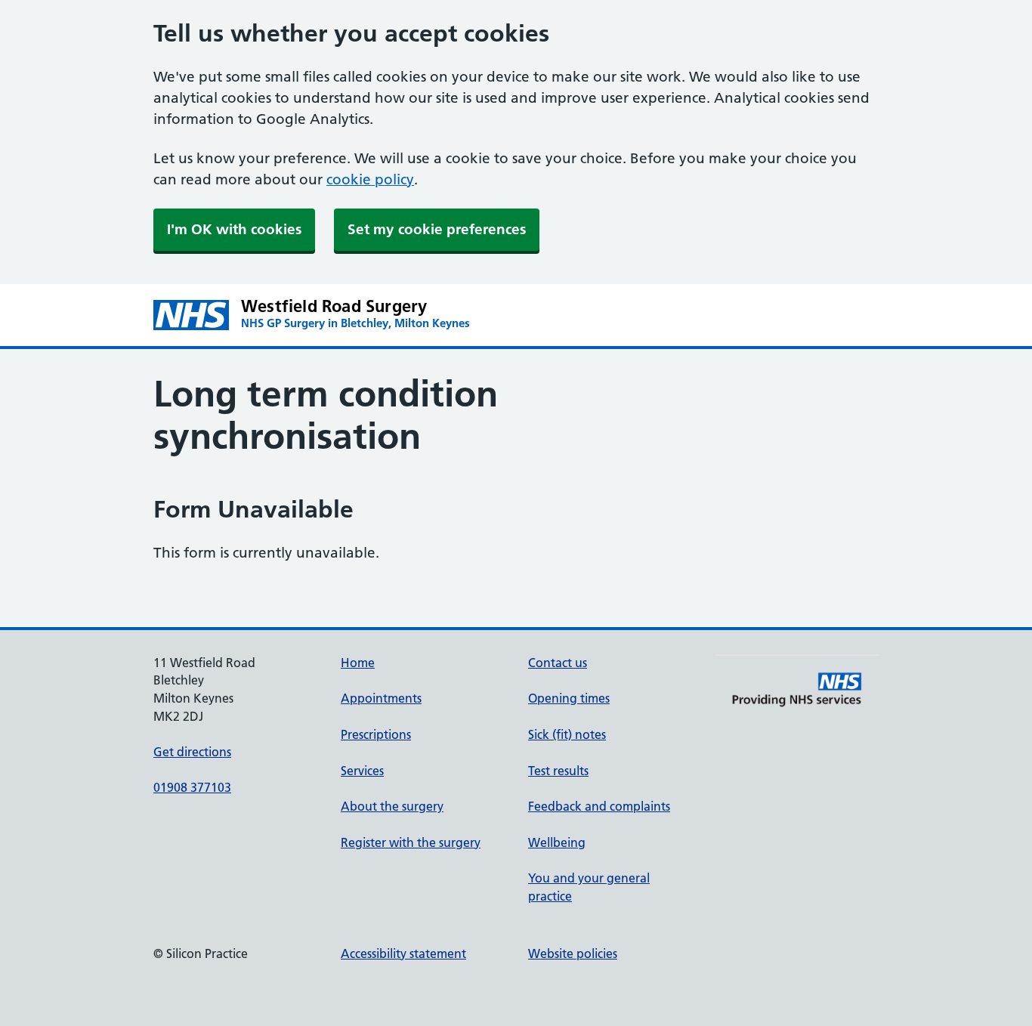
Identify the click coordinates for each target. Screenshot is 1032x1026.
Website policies (572, 953)
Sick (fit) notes (567, 734)
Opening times (569, 698)
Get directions (192, 751)
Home (358, 662)
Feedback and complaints (599, 806)
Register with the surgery (410, 842)
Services (362, 770)
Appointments (381, 698)
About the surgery (392, 806)
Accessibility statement (403, 953)
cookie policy (370, 179)
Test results (558, 770)
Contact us (557, 662)
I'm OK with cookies (234, 229)
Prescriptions (376, 734)
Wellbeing (557, 842)
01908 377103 (192, 787)
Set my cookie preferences (437, 229)
